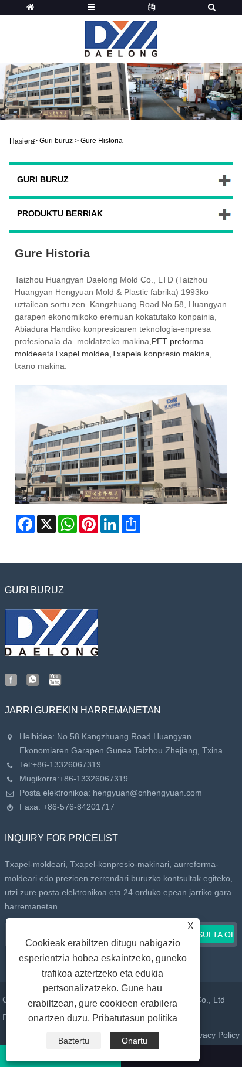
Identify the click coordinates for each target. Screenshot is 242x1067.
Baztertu (73, 1040)
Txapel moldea (81, 353)
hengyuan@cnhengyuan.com (147, 792)
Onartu (134, 1040)
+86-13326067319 (66, 764)
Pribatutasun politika (134, 1018)
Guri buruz (56, 141)
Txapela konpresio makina (161, 353)
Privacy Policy (214, 1034)
